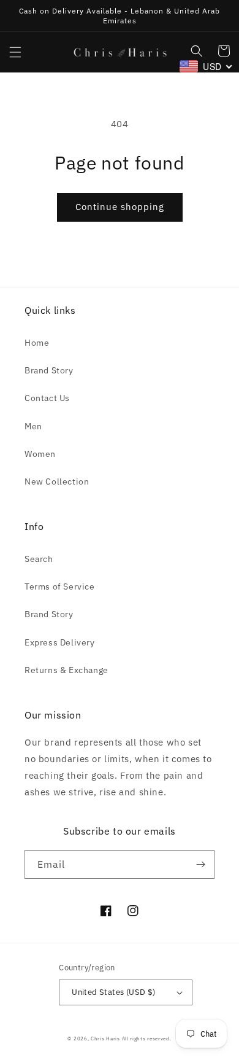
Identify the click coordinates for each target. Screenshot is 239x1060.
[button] (15, 52)
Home (37, 342)
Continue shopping (119, 206)
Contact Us (47, 397)
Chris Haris (105, 1038)
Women (40, 453)
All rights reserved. (147, 1038)
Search (39, 558)
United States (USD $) (113, 992)
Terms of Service (60, 586)
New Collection (57, 481)
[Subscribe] (200, 864)
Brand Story (49, 370)
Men (33, 426)
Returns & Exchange (66, 670)
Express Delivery (60, 642)
